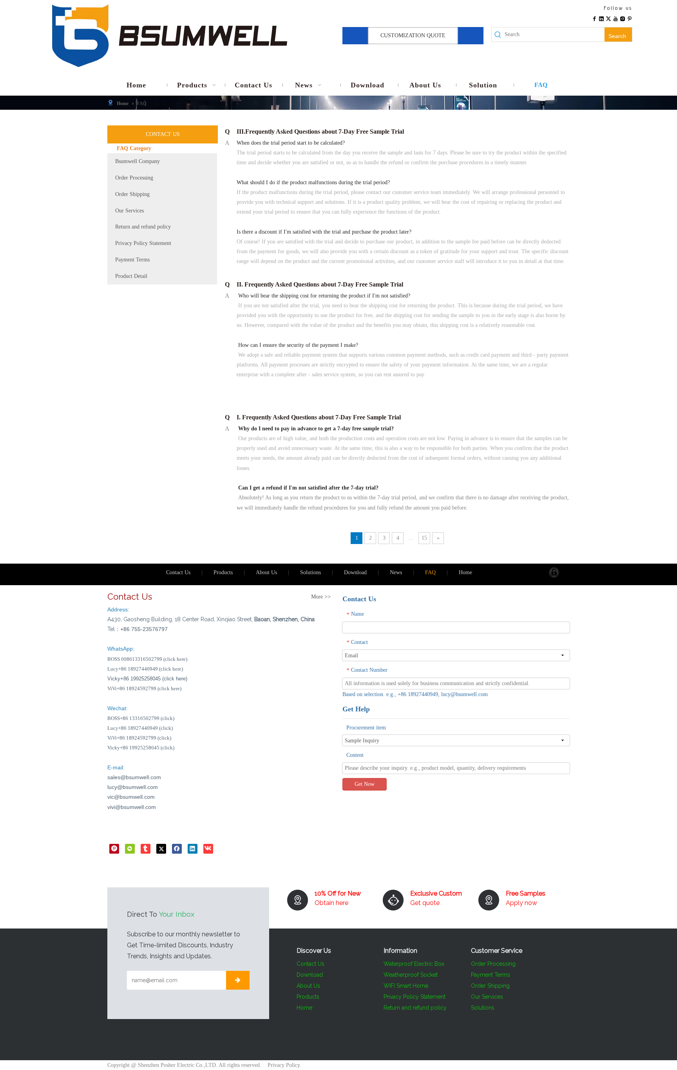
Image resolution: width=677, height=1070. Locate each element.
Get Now (365, 784)
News (396, 572)
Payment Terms (132, 260)
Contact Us (178, 572)
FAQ (430, 572)
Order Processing (134, 178)
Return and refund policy (143, 227)
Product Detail (131, 276)
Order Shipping (132, 194)
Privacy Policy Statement (143, 243)
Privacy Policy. (284, 1065)
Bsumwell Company (137, 161)
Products (223, 572)
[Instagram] (622, 18)
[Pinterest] (629, 18)
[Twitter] (608, 18)
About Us (266, 572)
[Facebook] (594, 18)
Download (355, 572)
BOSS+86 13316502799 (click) (140, 718)
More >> (321, 597)
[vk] (208, 848)
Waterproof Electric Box (414, 964)
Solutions (310, 572)
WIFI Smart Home (406, 986)
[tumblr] (145, 848)
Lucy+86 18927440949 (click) (140, 728)
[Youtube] (615, 18)
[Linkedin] (601, 18)
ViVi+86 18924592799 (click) (139, 738)
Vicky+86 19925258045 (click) (140, 748)
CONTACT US (163, 134)
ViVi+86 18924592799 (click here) (144, 688)
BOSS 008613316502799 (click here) (147, 659)
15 (424, 538)
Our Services (129, 211)
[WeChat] (130, 848)
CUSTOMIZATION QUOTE (412, 35)
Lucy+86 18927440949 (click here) (145, 669)
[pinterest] (114, 848)
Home (465, 572)
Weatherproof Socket (411, 975)
